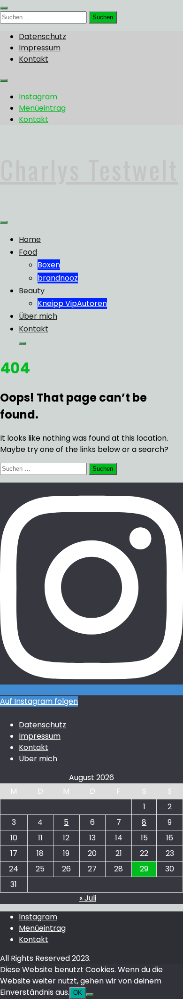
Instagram (38, 96)
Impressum (40, 47)
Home (30, 239)
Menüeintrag (42, 108)
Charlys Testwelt (89, 169)
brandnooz (58, 278)
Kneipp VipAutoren (72, 303)
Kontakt (33, 59)
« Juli (87, 898)
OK (77, 992)
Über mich (38, 316)
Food (28, 252)
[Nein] (89, 994)
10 (13, 837)
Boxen (49, 264)
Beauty (32, 290)
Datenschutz (42, 36)
